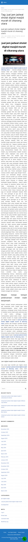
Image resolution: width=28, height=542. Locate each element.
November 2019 (5, 429)
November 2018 (5, 466)
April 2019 (3, 450)
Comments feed (5, 518)
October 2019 (4, 432)
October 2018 (4, 469)
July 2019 (3, 441)
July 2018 (3, 478)
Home (2, 7)
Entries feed (4, 515)
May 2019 (3, 447)
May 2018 (3, 484)
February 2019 (4, 456)
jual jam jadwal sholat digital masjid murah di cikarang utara (13, 31)
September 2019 (5, 435)
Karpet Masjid (21, 532)
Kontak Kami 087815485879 (14, 534)
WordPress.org (4, 521)
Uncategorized (4, 504)
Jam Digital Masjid (12, 532)
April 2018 (3, 487)
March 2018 (4, 490)
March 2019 (4, 453)
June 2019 (3, 444)
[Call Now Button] (24, 539)
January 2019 (4, 460)
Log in (2, 512)
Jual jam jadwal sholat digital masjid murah (11, 501)
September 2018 (5, 472)
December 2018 (5, 463)
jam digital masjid (5, 498)
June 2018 (3, 481)
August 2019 (4, 438)
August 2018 (4, 475)
